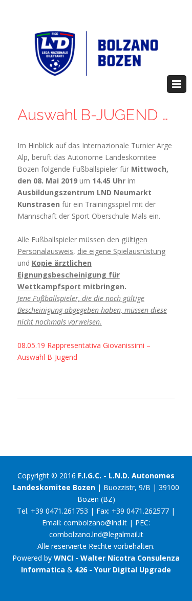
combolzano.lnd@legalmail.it (96, 534)
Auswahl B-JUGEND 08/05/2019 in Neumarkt (96, 115)
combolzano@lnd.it (95, 522)
